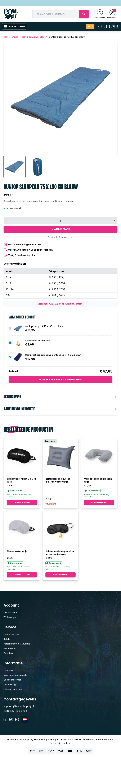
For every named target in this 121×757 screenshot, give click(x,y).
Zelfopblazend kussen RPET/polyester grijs (58, 480)
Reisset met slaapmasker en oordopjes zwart (59, 553)
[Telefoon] (103, 26)
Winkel (15, 36)
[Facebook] (108, 26)
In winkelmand (60, 229)
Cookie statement (13, 679)
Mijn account (10, 612)
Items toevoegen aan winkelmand (60, 379)
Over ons (8, 670)
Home (7, 36)
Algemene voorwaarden (16, 675)
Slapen (43, 36)
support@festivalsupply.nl (19, 706)
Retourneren (10, 648)
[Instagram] (113, 26)
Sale (90, 26)
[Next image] (111, 98)
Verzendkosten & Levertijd (17, 643)
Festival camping (29, 36)
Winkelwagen (10, 617)
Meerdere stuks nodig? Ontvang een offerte (60, 304)
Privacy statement (13, 689)
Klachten (8, 653)
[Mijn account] (100, 12)
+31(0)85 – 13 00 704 (15, 711)
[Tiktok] (117, 26)
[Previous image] (10, 98)
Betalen (7, 639)
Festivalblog (10, 684)
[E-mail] (98, 26)
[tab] (60, 397)
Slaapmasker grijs (17, 551)
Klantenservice (11, 634)
